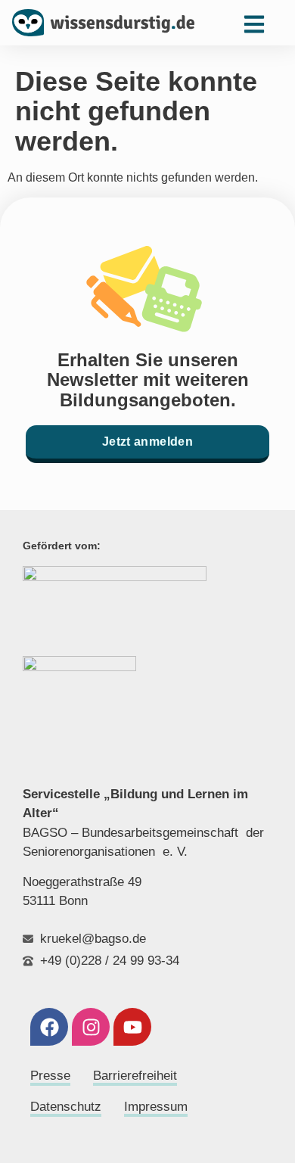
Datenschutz (65, 1106)
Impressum (156, 1106)
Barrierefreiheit (135, 1075)
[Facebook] (49, 1027)
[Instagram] (91, 1027)
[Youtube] (132, 1027)
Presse (50, 1075)
